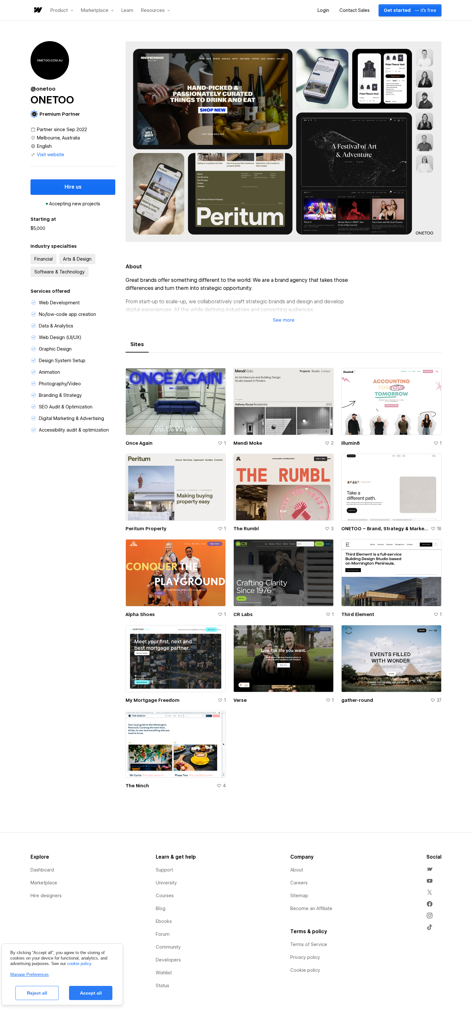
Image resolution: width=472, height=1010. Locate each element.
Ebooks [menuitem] (164, 921)
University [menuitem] (166, 882)
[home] (37, 10)
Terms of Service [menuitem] (308, 944)
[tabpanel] (283, 582)
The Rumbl (246, 528)
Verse (240, 700)
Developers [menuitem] (168, 959)
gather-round (357, 700)
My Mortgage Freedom (152, 700)
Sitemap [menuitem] (299, 895)
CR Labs (243, 614)
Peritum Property (146, 528)
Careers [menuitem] (299, 882)
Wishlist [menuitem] (164, 972)
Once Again (139, 443)
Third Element (357, 614)
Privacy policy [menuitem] (305, 957)
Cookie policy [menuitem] (305, 970)
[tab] (137, 344)
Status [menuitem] (162, 985)
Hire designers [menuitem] (46, 895)
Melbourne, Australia (58, 137)
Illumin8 (350, 443)
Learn (127, 10)
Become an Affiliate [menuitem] (311, 908)
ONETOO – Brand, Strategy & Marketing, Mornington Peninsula (384, 528)
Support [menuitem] (164, 869)
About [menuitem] (296, 869)
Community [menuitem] (168, 947)
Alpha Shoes (140, 614)
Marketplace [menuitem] (44, 882)
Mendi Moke (247, 443)
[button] (62, 10)
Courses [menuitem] (165, 895)
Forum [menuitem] (163, 934)
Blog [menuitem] (160, 908)
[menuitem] (429, 869)
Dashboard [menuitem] (42, 869)
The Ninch (137, 785)
